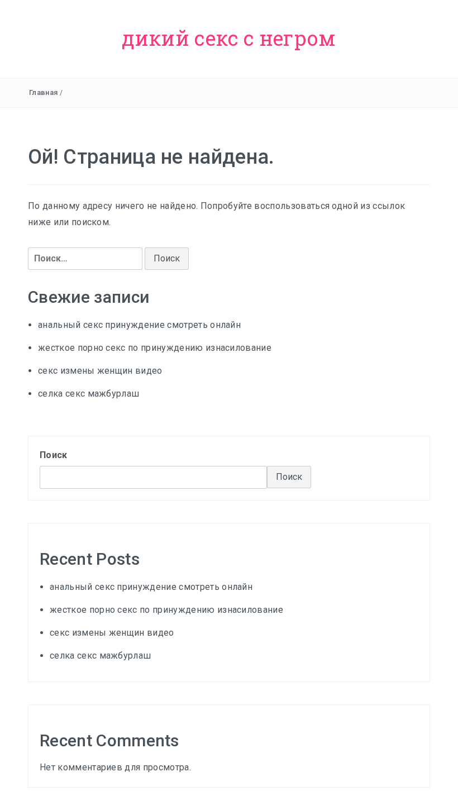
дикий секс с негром (229, 38)
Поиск (54, 455)
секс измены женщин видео (100, 370)
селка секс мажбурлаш (88, 393)
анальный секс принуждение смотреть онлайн (139, 325)
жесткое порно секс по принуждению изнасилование (154, 347)
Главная (43, 92)
